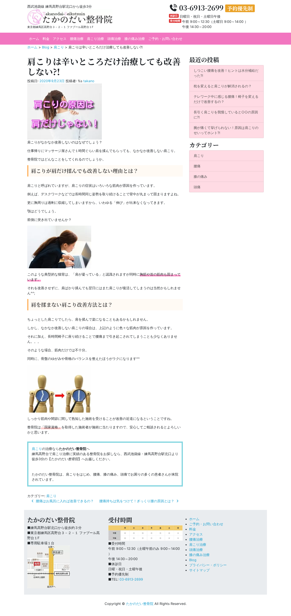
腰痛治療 (77, 38)
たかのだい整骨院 (139, 603)
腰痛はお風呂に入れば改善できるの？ (64, 501)
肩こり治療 (95, 38)
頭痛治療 (114, 38)
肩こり (37, 449)
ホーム (34, 38)
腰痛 (197, 166)
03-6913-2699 (131, 579)
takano (88, 81)
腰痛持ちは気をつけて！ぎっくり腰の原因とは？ (137, 501)
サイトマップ (199, 570)
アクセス (59, 38)
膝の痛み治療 (134, 38)
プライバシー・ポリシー (208, 565)
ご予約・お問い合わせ (165, 38)
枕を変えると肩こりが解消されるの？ (223, 86)
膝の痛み (200, 176)
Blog (192, 560)
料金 (46, 38)
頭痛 (197, 187)
